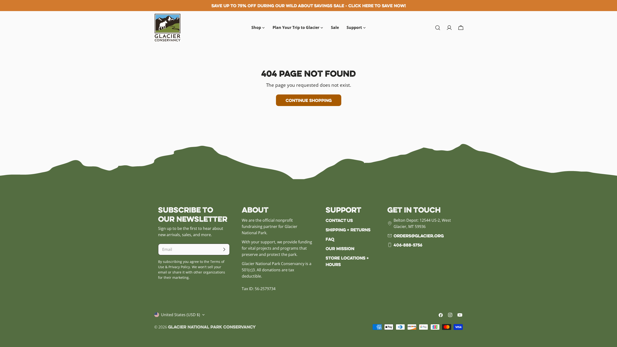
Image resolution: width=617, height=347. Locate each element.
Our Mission (340, 248)
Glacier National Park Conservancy (212, 327)
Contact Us (339, 220)
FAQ (330, 239)
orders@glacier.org (419, 236)
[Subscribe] (224, 249)
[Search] (438, 28)
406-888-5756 (408, 245)
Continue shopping (309, 100)
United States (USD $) (180, 314)
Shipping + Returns (348, 230)
